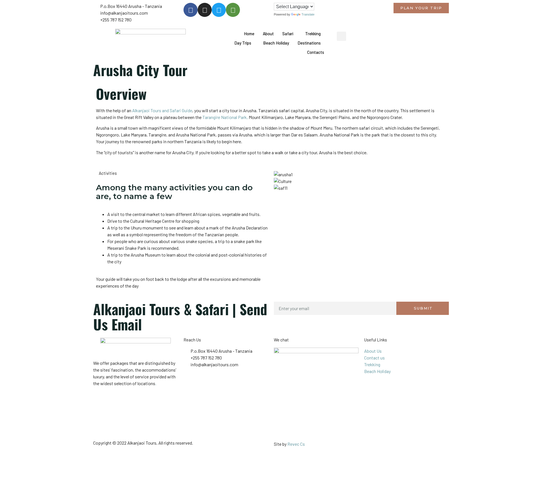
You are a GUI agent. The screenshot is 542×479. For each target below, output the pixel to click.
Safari (287, 33)
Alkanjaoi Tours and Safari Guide (162, 110)
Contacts (315, 52)
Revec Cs (296, 444)
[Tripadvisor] (233, 10)
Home (249, 33)
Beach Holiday (276, 42)
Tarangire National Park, (225, 117)
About (268, 33)
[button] (341, 36)
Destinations (309, 42)
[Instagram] (205, 10)
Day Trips (242, 42)
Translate (307, 14)
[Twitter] (219, 10)
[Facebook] (190, 10)
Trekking (313, 33)
